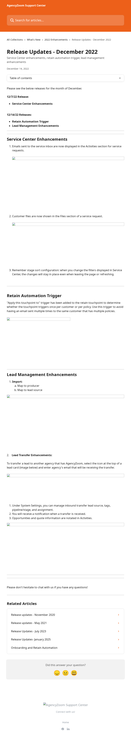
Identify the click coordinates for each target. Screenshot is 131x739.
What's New (33, 39)
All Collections (15, 39)
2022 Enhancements (56, 39)
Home (65, 722)
